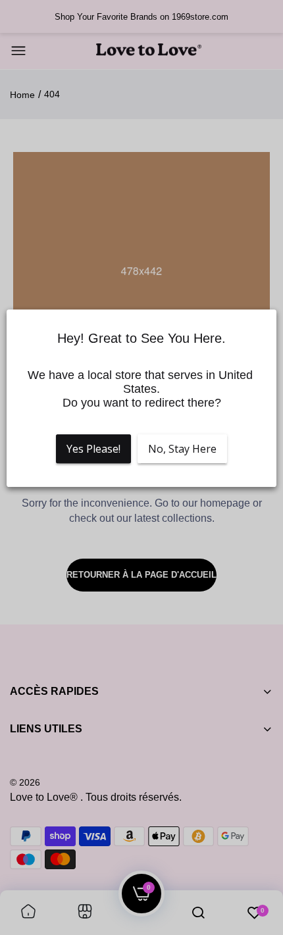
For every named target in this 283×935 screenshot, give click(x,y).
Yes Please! (93, 449)
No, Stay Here (182, 449)
